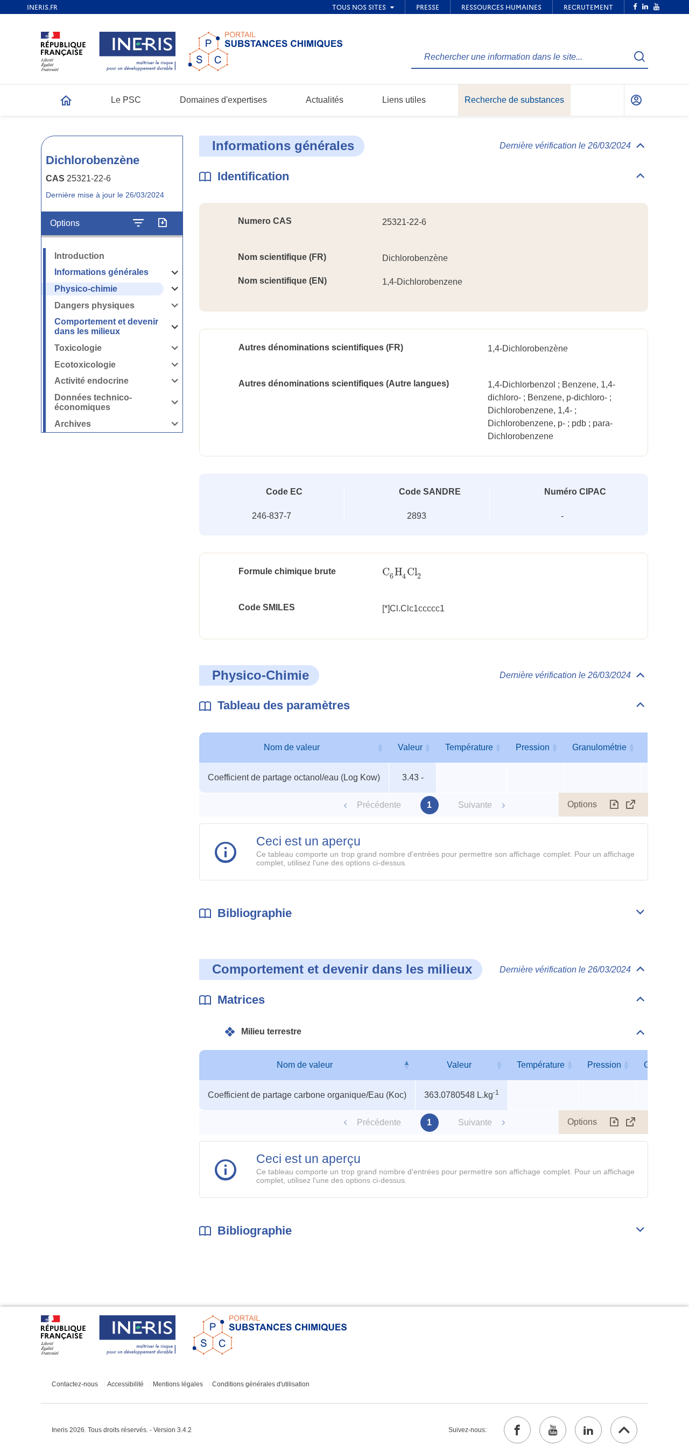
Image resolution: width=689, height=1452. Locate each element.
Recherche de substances (514, 99)
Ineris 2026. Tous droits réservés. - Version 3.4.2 (122, 1430)
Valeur (410, 747)
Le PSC (126, 99)
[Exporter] (162, 223)
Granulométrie (599, 747)
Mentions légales (178, 1384)
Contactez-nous (75, 1384)
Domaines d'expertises (223, 99)
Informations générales (101, 272)
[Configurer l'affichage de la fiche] (138, 223)
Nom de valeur (292, 747)
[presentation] (401, 572)
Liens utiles (404, 99)
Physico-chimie (85, 288)
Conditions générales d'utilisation (261, 1384)
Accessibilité (125, 1384)
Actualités (324, 99)
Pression (533, 747)
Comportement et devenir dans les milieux (106, 326)
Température (469, 747)
